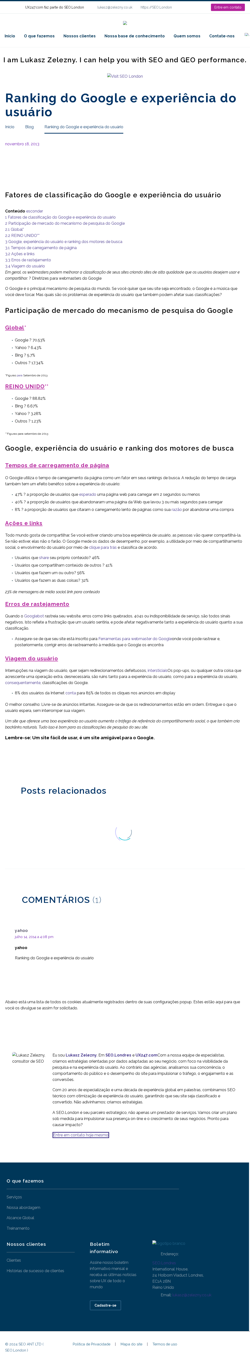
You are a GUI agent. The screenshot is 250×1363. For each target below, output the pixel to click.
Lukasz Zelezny (81, 1055)
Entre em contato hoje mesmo (80, 1135)
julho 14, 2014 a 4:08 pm (34, 937)
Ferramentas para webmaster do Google (135, 638)
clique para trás (103, 547)
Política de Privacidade (91, 1344)
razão (177, 509)
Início (10, 36)
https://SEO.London (156, 7)
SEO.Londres (164, 1263)
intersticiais (157, 670)
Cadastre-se (105, 1305)
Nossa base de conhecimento (134, 36)
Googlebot (34, 616)
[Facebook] (8, 762)
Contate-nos (222, 36)
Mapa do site (131, 1344)
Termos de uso (165, 1344)
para (19, 375)
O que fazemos (39, 36)
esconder (34, 211)
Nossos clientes (79, 36)
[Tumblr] (30, 762)
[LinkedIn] (191, 7)
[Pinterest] (23, 762)
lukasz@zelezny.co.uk (114, 7)
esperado (87, 494)
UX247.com (146, 1055)
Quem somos (187, 36)
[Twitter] (16, 762)
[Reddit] (45, 762)
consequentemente (23, 682)
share (44, 557)
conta (70, 693)
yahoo (21, 930)
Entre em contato (227, 7)
